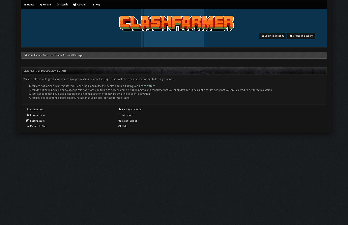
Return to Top (38, 126)
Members (81, 4)
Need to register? (144, 86)
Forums (46, 4)
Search (63, 4)
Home (30, 4)
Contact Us (36, 109)
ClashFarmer (129, 120)
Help (97, 4)
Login (128, 86)
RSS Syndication (131, 109)
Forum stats (37, 120)
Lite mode (127, 115)
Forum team (37, 115)
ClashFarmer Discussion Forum (45, 55)
